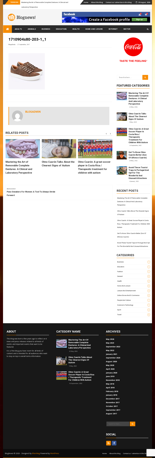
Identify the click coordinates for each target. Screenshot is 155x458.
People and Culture (133, 300)
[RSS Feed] (108, 443)
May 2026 (110, 339)
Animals (32, 29)
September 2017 (113, 410)
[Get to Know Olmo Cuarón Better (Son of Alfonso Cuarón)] (122, 155)
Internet (113, 29)
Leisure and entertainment (133, 291)
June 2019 (110, 376)
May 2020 (110, 365)
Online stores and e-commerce (133, 295)
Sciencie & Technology (133, 305)
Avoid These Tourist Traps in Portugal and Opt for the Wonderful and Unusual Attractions (139, 173)
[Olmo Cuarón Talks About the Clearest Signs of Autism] (122, 116)
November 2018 (113, 380)
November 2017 (113, 402)
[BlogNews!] (7, 29)
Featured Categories (133, 85)
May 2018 (110, 384)
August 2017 (111, 413)
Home (86, 2)
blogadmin (11, 44)
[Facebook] (114, 443)
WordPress (54, 453)
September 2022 (113, 346)
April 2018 (110, 387)
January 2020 (111, 373)
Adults (18, 29)
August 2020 (111, 361)
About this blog (97, 2)
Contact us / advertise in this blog (119, 2)
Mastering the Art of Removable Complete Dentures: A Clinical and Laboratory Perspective (139, 98)
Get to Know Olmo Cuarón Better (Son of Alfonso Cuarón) (138, 155)
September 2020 (113, 358)
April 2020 (110, 369)
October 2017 (112, 406)
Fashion (133, 271)
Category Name (68, 331)
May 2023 (110, 343)
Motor (127, 29)
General (133, 276)
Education (61, 29)
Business (46, 29)
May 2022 (110, 350)
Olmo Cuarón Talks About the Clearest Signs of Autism (138, 116)
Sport (133, 310)
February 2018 (112, 391)
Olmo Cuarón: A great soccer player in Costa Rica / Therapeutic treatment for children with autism (139, 136)
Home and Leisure (94, 29)
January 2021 (111, 354)
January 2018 (111, 395)
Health (76, 29)
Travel (133, 314)
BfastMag (36, 453)
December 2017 (112, 399)
